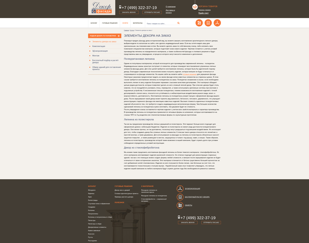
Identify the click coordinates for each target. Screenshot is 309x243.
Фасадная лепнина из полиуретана (154, 196)
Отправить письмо (152, 12)
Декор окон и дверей (122, 190)
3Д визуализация (100, 51)
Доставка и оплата (170, 11)
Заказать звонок (129, 12)
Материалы (138, 23)
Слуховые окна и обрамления (99, 204)
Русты (90, 237)
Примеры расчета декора (124, 197)
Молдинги (91, 190)
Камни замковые (94, 230)
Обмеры (188, 205)
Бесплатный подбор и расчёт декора (105, 61)
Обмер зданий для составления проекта (106, 68)
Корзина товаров (207, 6)
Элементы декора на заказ (104, 42)
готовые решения (190, 74)
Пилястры (91, 220)
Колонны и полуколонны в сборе (100, 217)
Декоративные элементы (97, 227)
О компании (171, 7)
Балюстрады (93, 200)
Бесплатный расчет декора (197, 197)
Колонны (91, 210)
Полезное (119, 202)
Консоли (91, 234)
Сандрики (91, 207)
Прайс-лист (203, 13)
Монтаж (95, 56)
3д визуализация (192, 189)
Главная (126, 30)
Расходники (92, 241)
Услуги (125, 23)
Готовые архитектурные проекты (126, 193)
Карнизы (91, 193)
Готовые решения (109, 23)
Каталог (94, 23)
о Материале (147, 186)
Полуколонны (93, 214)
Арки (90, 197)
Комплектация (98, 46)
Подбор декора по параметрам (103, 36)
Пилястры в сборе (94, 224)
